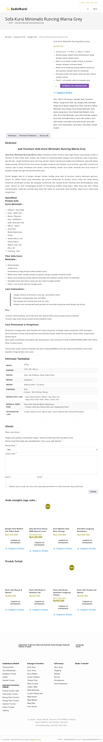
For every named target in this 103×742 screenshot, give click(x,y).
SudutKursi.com (35, 739)
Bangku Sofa (32, 37)
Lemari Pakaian (33, 677)
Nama (8, 477)
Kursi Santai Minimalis (81, 109)
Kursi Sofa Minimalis (66, 115)
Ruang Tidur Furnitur (11, 701)
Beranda (8, 37)
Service (57, 677)
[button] (62, 92)
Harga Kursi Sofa (19, 37)
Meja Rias (31, 703)
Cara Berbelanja (9, 670)
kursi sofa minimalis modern (86, 115)
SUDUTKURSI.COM (79, 340)
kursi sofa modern (83, 118)
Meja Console (32, 684)
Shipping (57, 670)
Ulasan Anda (11, 454)
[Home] (5, 23)
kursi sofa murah (79, 122)
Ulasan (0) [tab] (44, 136)
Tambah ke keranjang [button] (15, 541)
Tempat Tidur (32, 680)
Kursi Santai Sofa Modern (79, 112)
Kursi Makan (32, 674)
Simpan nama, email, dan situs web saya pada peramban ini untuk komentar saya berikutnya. (46, 486)
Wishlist (57, 674)
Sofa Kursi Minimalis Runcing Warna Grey (29, 23)
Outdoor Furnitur (9, 704)
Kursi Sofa (20, 210)
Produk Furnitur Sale (11, 691)
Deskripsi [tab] (12, 136)
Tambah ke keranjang (74, 86)
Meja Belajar (32, 700)
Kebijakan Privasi (9, 674)
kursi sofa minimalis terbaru (64, 118)
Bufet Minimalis (33, 690)
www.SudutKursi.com (54, 349)
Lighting (6, 710)
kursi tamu (77, 125)
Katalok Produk (9, 680)
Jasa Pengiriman (60, 684)
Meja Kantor (32, 697)
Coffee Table (32, 687)
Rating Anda (10, 445)
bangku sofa (17, 176)
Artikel (5, 677)
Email (40, 477)
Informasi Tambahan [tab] (28, 136)
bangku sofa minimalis (86, 103)
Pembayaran (59, 680)
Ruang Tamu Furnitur (11, 697)
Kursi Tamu (31, 670)
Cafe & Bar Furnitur (10, 694)
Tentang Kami (8, 667)
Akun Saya (58, 667)
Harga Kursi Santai (60, 106)
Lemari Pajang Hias (35, 693)
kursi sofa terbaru (65, 125)
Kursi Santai (66, 109)
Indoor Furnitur (8, 707)
